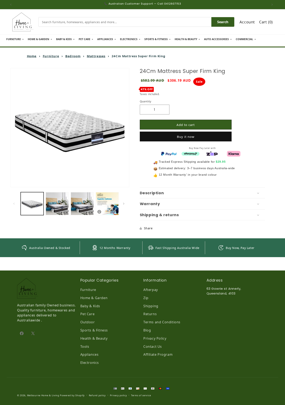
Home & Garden (94, 298)
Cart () (266, 21)
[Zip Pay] (212, 153)
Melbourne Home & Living (43, 395)
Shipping (150, 306)
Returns (150, 314)
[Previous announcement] (11, 5)
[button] (202, 193)
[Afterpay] (190, 153)
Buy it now (185, 137)
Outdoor (87, 322)
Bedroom (73, 56)
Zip (146, 298)
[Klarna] (233, 153)
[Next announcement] (273, 5)
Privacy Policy (154, 338)
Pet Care (87, 314)
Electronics (89, 362)
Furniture (51, 56)
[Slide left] (15, 203)
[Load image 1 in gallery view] (32, 203)
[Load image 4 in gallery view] (107, 203)
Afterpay (150, 289)
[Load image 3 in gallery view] (82, 203)
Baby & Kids (90, 306)
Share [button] (148, 228)
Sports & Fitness (94, 330)
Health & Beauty (94, 338)
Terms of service (141, 395)
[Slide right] (124, 203)
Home (32, 56)
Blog (147, 330)
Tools (84, 346)
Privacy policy (118, 395)
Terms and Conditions (161, 322)
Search (222, 22)
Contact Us (152, 346)
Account (247, 21)
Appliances (89, 354)
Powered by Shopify (72, 395)
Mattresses (96, 56)
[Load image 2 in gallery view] (57, 203)
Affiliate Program (158, 354)
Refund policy (97, 395)
